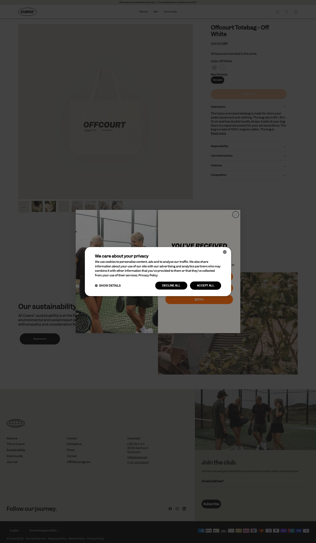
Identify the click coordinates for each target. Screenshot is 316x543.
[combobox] (225, 252)
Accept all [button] (205, 285)
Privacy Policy (148, 275)
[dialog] (158, 271)
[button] (108, 285)
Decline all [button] (171, 285)
